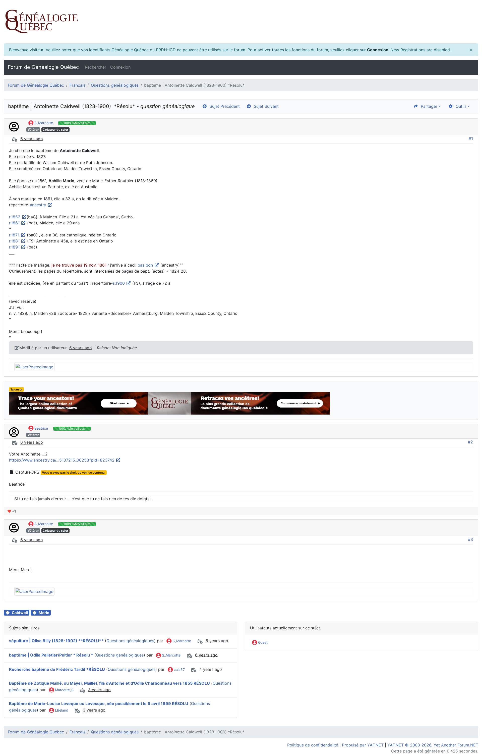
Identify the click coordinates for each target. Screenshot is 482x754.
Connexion (377, 49)
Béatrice (40, 428)
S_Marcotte (43, 123)
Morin (44, 612)
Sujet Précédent (223, 106)
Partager (427, 106)
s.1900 (119, 283)
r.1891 (15, 246)
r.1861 (15, 222)
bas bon (146, 265)
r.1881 (15, 240)
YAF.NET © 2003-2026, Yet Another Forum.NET (432, 744)
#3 (470, 539)
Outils (459, 106)
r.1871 (15, 234)
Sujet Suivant (265, 106)
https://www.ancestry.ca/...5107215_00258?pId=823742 (62, 460)
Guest (262, 642)
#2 (470, 441)
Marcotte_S (64, 690)
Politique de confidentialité (312, 744)
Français (77, 85)
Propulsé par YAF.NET (363, 744)
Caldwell (20, 612)
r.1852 (15, 216)
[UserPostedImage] (34, 366)
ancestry (38, 204)
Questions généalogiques (115, 85)
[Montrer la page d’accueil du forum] (241, 21)
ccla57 (179, 669)
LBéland (61, 710)
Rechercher (95, 67)
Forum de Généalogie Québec (43, 67)
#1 (471, 138)
